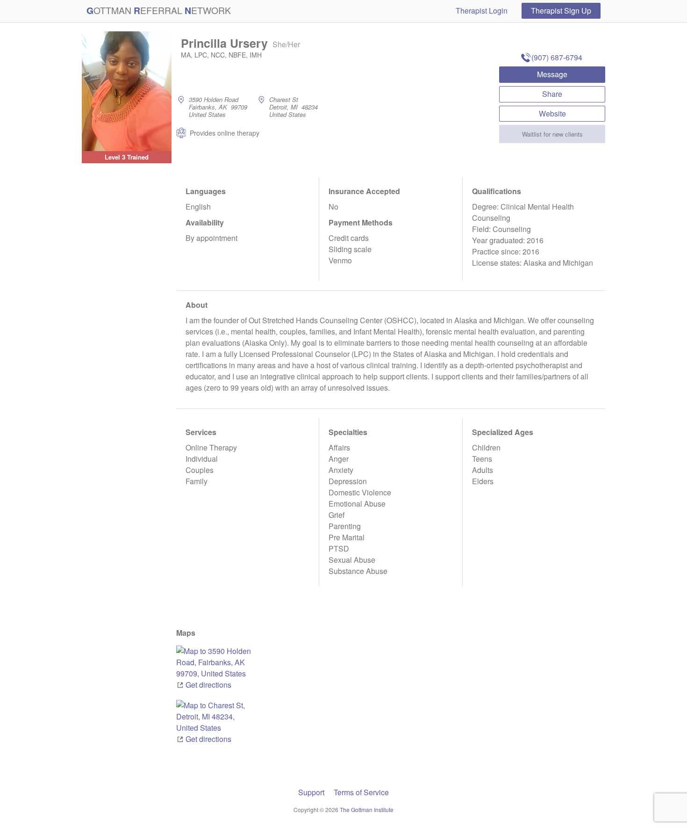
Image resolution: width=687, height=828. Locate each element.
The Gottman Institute (367, 809)
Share (552, 93)
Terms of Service (361, 792)
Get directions (208, 684)
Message (552, 74)
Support (311, 792)
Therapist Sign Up (561, 10)
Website (552, 113)
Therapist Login (482, 10)
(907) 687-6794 (556, 57)
